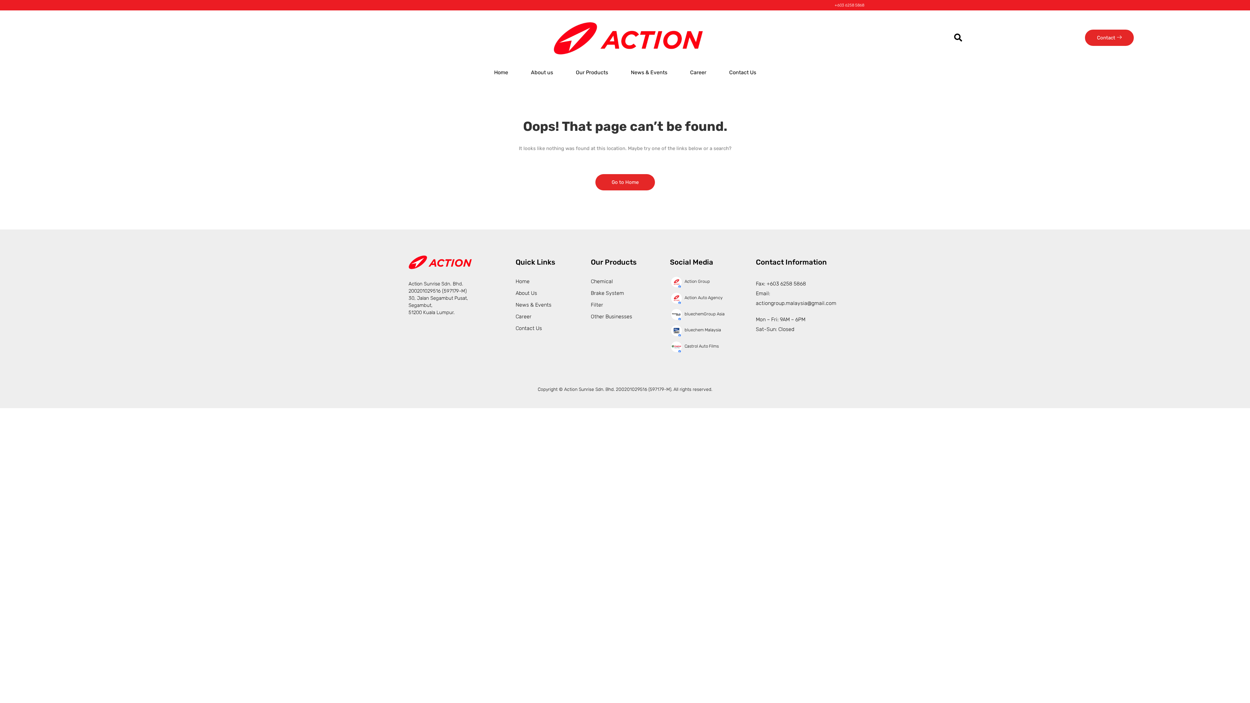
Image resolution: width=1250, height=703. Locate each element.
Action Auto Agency (704, 297)
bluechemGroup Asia (705, 313)
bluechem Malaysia (703, 329)
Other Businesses (611, 316)
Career (698, 72)
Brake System (607, 293)
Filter (597, 305)
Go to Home (625, 182)
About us (542, 72)
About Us (526, 293)
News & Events (649, 72)
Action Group (697, 281)
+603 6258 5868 (849, 5)
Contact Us (742, 72)
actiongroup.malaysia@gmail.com (796, 303)
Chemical (602, 281)
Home (501, 72)
